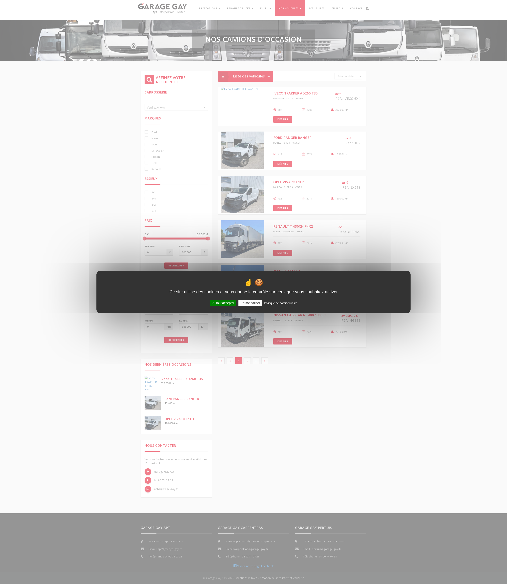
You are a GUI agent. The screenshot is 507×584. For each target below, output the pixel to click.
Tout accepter (224, 303)
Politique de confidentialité (280, 303)
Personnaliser (250, 303)
